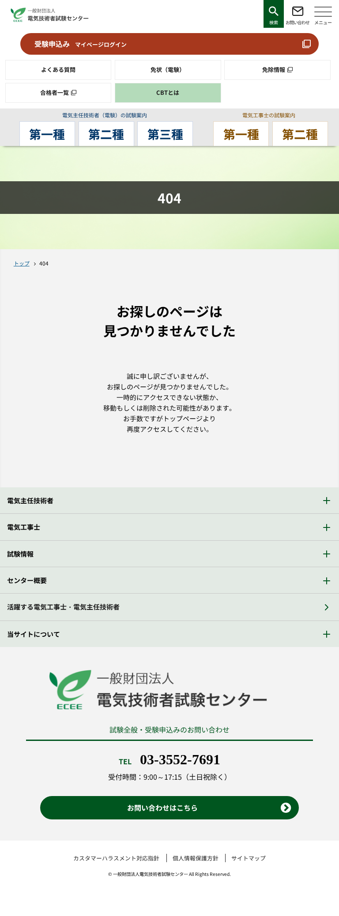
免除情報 (273, 69)
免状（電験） (168, 69)
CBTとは (167, 92)
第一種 (47, 133)
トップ (22, 263)
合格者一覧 (54, 92)
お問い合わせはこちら (162, 807)
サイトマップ (248, 858)
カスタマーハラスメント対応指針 (116, 858)
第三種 (165, 133)
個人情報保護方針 (195, 858)
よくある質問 (58, 69)
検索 (273, 22)
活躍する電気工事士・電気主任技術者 (63, 606)
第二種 (106, 133)
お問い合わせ (297, 22)
